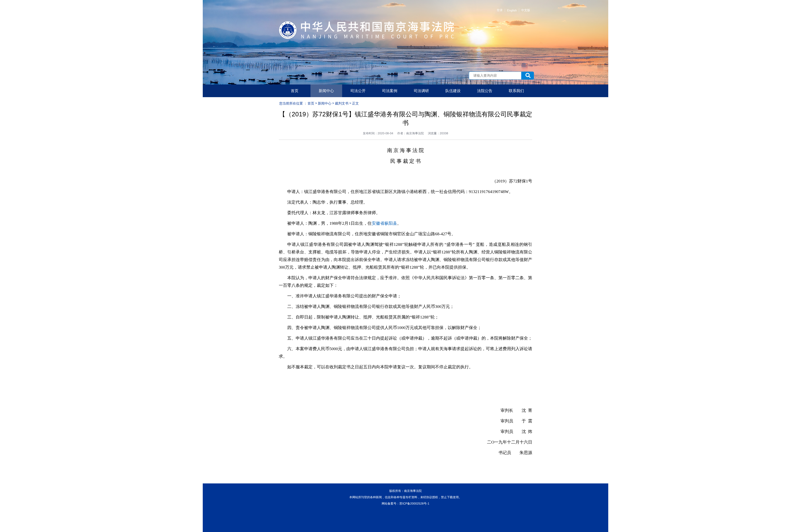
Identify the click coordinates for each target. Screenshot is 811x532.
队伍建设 (453, 91)
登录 (500, 10)
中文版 (525, 10)
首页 (294, 91)
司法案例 (389, 91)
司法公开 (358, 91)
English (512, 10)
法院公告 (484, 91)
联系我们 (516, 91)
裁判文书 (341, 103)
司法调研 (421, 91)
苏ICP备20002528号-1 (414, 503)
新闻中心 (326, 91)
